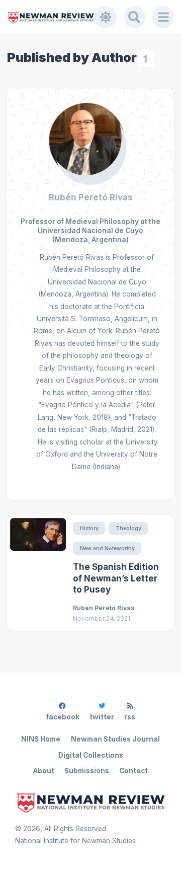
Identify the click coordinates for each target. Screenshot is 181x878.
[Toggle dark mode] (106, 17)
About (43, 771)
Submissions (86, 771)
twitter (101, 717)
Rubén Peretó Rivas (91, 197)
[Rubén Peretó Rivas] (90, 140)
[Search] (135, 17)
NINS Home (40, 739)
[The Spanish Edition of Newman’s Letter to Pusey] (38, 572)
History (89, 528)
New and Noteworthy (107, 548)
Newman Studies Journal (115, 739)
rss (129, 717)
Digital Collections (90, 755)
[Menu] (163, 17)
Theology (128, 528)
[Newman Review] (51, 17)
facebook (62, 717)
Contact (133, 771)
